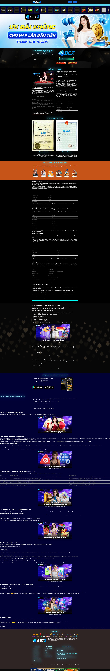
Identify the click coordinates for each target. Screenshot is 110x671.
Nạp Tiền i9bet (36, 654)
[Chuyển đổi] (33, 402)
